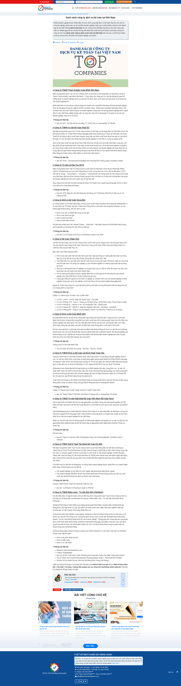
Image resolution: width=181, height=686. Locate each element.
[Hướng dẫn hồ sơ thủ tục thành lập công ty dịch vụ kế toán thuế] (90, 612)
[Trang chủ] (73, 8)
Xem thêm (115, 663)
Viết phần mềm (137, 8)
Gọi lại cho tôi (109, 2)
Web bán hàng (99, 8)
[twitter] (123, 584)
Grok (65, 42)
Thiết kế (83, 8)
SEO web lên (114, 8)
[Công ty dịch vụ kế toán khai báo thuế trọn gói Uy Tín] (54, 612)
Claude (81, 42)
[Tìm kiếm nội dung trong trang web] (135, 2)
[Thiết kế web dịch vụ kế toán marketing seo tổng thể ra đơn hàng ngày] (126, 612)
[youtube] (123, 580)
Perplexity (73, 42)
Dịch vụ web (125, 8)
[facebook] (123, 575)
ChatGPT (58, 42)
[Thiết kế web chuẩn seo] (45, 8)
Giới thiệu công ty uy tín (73, 590)
